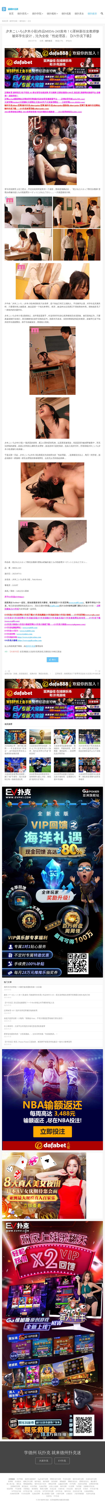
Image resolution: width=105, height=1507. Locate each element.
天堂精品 (26, 1489)
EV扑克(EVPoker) (16, 597)
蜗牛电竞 (38, 1481)
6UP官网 (73, 1484)
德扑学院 (36, 13)
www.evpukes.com (24, 634)
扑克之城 (53, 1489)
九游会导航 (43, 1486)
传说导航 (10, 1489)
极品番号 (94, 1481)
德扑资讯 (22, 13)
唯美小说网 (44, 1489)
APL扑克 (37, 1491)
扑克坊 (85, 1489)
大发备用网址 (88, 1491)
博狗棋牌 (63, 1481)
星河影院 (35, 1489)
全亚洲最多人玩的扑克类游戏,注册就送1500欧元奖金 (40, 652)
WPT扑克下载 (16, 1491)
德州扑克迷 (10, 9)
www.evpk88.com (30, 628)
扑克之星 (70, 1489)
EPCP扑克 (59, 1491)
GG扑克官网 (25, 1494)
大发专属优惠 (79, 1494)
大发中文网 (60, 1494)
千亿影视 (18, 1489)
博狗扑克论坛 (72, 1481)
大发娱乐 (69, 1494)
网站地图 (59, 1500)
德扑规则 (51, 13)
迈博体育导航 (93, 1484)
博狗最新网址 (28, 1484)
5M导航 (78, 1486)
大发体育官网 (14, 1494)
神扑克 (19, 1484)
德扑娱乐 (92, 13)
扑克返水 (18, 1481)
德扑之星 (78, 1489)
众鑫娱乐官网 (62, 1484)
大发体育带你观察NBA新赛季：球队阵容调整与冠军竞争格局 (89, 776)
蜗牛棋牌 (46, 1481)
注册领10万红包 (89, 1486)
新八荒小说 (10, 1484)
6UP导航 (20, 1479)
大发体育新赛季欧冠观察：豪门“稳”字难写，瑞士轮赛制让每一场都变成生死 (15, 776)
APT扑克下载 (27, 1491)
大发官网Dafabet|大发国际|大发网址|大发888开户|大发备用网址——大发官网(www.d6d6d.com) (45, 102)
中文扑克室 (67, 1479)
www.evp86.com (76, 603)
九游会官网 (36, 1494)
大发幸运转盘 (90, 1494)
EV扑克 (62, 1460)
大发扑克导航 (82, 1484)
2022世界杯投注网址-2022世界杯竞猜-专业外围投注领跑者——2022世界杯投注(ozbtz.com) (43, 112)
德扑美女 (79, 13)
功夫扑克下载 (77, 1491)
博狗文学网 (52, 1484)
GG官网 (71, 1486)
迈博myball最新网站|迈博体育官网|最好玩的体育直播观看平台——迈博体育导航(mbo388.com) (45, 99)
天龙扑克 (61, 1489)
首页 (11, 13)
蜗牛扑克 (68, 1491)
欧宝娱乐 (25, 1486)
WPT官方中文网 (48, 1491)
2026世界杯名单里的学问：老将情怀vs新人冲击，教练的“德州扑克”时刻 (40, 776)
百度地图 (53, 1500)
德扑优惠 (66, 13)
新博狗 (10, 1481)
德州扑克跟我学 (30, 1479)
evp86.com (54, 606)
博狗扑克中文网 (55, 1479)
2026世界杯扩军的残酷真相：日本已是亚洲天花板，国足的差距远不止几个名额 (89, 748)
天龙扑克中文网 (91, 1479)
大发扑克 (43, 1460)
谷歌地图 (66, 1500)
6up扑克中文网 (43, 1479)
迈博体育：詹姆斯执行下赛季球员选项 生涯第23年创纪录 (77, 674)
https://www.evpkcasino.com (29, 637)
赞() (54, 660)
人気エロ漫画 (53, 1486)
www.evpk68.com (27, 631)
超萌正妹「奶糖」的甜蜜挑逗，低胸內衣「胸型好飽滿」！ (28, 674)
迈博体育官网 (15, 1486)
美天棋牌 (54, 1481)
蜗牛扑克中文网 (78, 1479)
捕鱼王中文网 (28, 1481)
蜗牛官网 (63, 1486)
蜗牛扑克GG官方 (40, 1484)
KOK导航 (33, 1486)
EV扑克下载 (94, 1489)
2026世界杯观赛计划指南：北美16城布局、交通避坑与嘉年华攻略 (65, 776)
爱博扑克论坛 (84, 1481)
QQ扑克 (49, 1496)
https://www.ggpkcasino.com (30, 640)
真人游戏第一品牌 (48, 1494)
